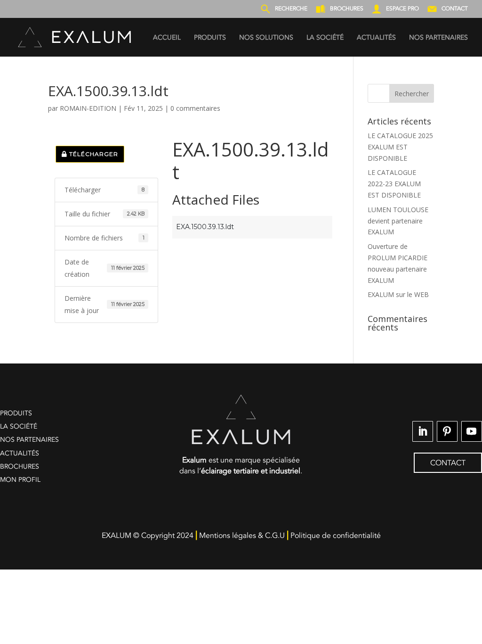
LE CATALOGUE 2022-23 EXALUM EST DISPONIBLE (394, 183)
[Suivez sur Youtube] (471, 431)
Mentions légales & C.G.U (242, 535)
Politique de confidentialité (335, 535)
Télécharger (92, 153)
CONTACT (448, 463)
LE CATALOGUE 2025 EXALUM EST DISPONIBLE (400, 147)
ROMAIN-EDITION (88, 108)
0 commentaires (195, 108)
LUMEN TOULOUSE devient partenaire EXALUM (398, 221)
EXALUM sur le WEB (398, 294)
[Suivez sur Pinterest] (447, 431)
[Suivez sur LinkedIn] (422, 431)
